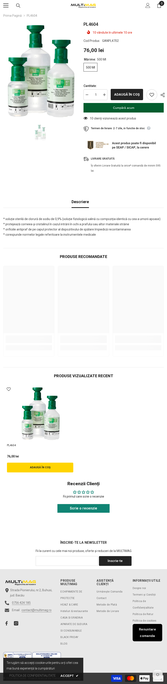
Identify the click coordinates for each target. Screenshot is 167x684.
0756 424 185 (21, 602)
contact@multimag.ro (37, 610)
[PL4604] (40, 413)
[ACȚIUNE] (161, 95)
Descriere (80, 201)
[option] (40, 70)
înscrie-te (115, 561)
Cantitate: (90, 86)
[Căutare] (18, 5)
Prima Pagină (12, 15)
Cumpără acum (123, 107)
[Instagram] (16, 623)
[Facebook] (6, 623)
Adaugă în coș (127, 94)
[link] (29, 339)
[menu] (5, 5)
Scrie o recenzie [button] (83, 508)
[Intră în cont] (147, 5)
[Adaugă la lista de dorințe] (151, 94)
